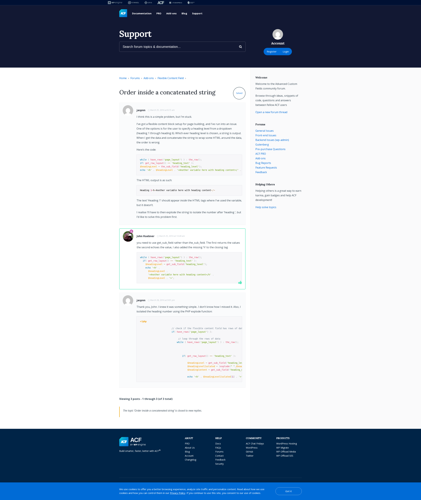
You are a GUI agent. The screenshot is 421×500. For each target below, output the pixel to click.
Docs (218, 443)
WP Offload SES (284, 455)
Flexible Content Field (171, 78)
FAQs (218, 447)
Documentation (141, 13)
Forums (135, 78)
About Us (190, 447)
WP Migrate (282, 447)
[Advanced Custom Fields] (123, 13)
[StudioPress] (176, 2)
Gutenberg (262, 144)
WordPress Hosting (286, 443)
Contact (219, 455)
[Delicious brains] (191, 2)
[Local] (148, 2)
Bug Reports (263, 163)
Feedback (261, 172)
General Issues (264, 131)
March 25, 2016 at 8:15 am (162, 110)
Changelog (190, 459)
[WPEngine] (115, 2)
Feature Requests (266, 167)
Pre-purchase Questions (270, 149)
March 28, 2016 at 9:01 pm (162, 300)
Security (219, 463)
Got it (288, 491)
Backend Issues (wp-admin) (272, 140)
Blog (184, 13)
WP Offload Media (286, 451)
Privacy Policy (177, 493)
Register (272, 51)
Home (123, 78)
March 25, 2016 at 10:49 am (172, 236)
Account (189, 455)
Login (286, 51)
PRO (158, 13)
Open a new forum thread (271, 112)
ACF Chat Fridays (255, 443)
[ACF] (161, 2)
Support (197, 13)
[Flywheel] (133, 2)
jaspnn (140, 110)
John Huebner (145, 236)
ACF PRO (260, 154)
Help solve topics (265, 207)
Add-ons (171, 13)
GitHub (249, 451)
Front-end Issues (265, 135)
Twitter (249, 455)
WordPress (252, 447)
